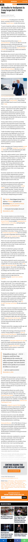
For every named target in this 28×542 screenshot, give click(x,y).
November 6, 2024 (8, 211)
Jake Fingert (8, 484)
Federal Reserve (18, 483)
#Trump (10, 201)
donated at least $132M (7, 395)
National (15, 4)
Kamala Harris (10, 23)
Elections (7, 483)
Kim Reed (13, 486)
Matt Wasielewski (9, 476)
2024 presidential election (20, 480)
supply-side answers (14, 345)
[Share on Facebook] (17, 540)
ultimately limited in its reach (17, 340)
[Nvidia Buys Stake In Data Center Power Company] (20, 531)
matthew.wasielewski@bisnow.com (9, 478)
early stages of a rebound (7, 69)
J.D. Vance (14, 484)
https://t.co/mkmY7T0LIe (16, 203)
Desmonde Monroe (6, 423)
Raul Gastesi (23, 487)
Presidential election (9, 487)
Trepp (5, 104)
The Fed (6, 488)
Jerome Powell (5, 221)
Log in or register (14, 470)
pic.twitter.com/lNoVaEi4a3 (11, 206)
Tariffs (2, 488)
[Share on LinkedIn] (3, 540)
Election (2, 483)
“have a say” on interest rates (12, 236)
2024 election (11, 480)
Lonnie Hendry (13, 100)
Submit (24, 497)
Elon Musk (12, 483)
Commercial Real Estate (22, 4)
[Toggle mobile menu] (2, 1)
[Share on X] (10, 540)
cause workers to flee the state (13, 318)
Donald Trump (5, 19)
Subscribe (24, 1)
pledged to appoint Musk (13, 405)
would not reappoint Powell (10, 232)
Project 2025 (17, 487)
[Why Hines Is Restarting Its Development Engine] (7, 515)
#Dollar (7, 199)
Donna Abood (20, 482)
